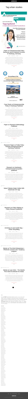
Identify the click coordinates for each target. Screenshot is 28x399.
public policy (12, 301)
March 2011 (2, 382)
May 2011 (2, 380)
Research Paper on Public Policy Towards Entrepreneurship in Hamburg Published (14, 146)
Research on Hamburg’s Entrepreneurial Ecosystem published (14, 169)
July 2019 (2, 325)
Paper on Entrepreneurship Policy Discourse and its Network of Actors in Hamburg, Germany (14, 52)
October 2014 (2, 363)
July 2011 (2, 378)
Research (17, 128)
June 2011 (2, 379)
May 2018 (2, 330)
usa (1, 303)
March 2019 (2, 326)
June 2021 (2, 313)
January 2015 (2, 360)
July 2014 (2, 366)
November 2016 (3, 340)
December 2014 (3, 361)
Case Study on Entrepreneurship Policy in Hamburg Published (14, 105)
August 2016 (2, 342)
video (3, 303)
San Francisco (17, 301)
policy (9, 301)
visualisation (5, 303)
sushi (2, 302)
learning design (6, 300)
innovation (18, 299)
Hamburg (9, 299)
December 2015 (3, 350)
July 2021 (2, 312)
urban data (9, 302)
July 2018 (2, 329)
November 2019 (3, 322)
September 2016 (3, 341)
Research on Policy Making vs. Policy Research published (14, 208)
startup (25, 301)
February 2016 (2, 348)
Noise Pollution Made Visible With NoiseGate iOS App (14, 189)
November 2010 (3, 385)
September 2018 (3, 328)
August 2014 (2, 365)
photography (3, 301)
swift (3, 302)
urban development (13, 302)
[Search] (24, 292)
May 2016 (2, 345)
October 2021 (2, 309)
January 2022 (2, 307)
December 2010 (3, 384)
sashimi (20, 301)
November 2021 (3, 308)
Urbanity (17, 231)
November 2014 (3, 362)
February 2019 (2, 327)
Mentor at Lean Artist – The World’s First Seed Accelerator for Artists (14, 270)
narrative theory (23, 300)
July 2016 (2, 343)
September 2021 (3, 310)
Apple (5, 296)
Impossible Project (13, 299)
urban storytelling (19, 302)
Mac (17, 300)
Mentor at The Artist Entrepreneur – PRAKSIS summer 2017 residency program (14, 249)
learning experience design (11, 300)
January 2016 (2, 349)
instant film (21, 299)
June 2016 (2, 344)
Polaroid (7, 301)
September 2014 (3, 364)
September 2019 (3, 324)
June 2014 (2, 367)
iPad (26, 299)
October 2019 (2, 323)
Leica (16, 300)
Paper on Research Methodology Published (14, 125)
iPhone (2, 300)
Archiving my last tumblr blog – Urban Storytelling (14, 228)
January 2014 (2, 370)
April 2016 (2, 346)
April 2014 (2, 369)
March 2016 (2, 347)
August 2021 (2, 311)
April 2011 (2, 381)
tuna (5, 302)
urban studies (24, 302)
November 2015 (3, 351)
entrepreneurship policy (4, 299)
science (22, 301)
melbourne (20, 300)
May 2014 (2, 368)
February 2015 (2, 359)
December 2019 (3, 321)
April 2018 (2, 331)
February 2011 (2, 383)
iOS (24, 299)
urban (7, 302)
